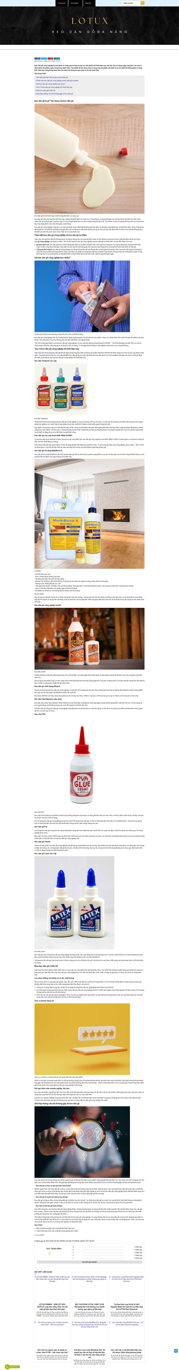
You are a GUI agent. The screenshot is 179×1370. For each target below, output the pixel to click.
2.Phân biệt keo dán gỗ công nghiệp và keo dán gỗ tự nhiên (57, 81)
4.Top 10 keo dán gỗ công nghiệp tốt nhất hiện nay (54, 87)
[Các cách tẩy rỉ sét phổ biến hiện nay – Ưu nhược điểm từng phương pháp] (126, 1334)
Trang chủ (62, 3)
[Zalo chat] (176, 1351)
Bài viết (88, 3)
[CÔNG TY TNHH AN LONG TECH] (44, 3)
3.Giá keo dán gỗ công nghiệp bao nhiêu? (50, 84)
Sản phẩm (74, 3)
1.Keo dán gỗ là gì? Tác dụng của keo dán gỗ (52, 77)
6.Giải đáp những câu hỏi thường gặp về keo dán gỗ (54, 94)
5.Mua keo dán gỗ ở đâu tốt (45, 90)
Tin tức (36, 47)
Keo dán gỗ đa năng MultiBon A (45, 454)
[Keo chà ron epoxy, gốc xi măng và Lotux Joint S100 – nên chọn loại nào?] (52, 1334)
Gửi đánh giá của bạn (89, 1262)
